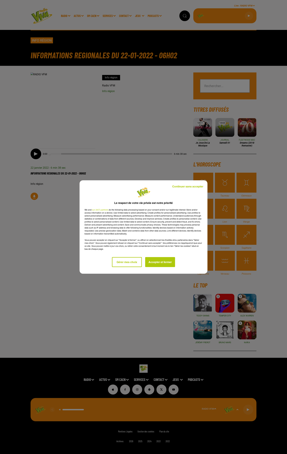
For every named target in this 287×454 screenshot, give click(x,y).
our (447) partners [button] (100, 209)
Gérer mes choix (127, 262)
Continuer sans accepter (187, 186)
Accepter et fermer (160, 262)
